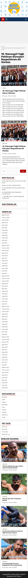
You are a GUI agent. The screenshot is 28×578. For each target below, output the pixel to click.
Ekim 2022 (4, 332)
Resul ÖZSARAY (12, 96)
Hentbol (4, 402)
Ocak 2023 (4, 324)
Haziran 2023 (5, 311)
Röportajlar (5, 404)
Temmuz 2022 (5, 339)
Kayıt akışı (4, 429)
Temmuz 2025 (5, 248)
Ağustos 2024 (5, 276)
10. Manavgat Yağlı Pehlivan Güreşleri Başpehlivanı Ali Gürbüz (14, 148)
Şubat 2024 (5, 291)
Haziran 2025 (5, 250)
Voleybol (4, 412)
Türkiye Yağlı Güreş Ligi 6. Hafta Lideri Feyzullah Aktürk (12, 467)
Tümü (3, 407)
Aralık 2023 (5, 296)
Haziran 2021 (5, 372)
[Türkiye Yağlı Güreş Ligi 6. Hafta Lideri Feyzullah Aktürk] (14, 451)
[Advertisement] (14, 32)
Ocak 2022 (4, 354)
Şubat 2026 (5, 230)
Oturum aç (4, 426)
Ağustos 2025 (5, 245)
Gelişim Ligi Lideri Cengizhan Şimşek (11, 185)
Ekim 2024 (4, 271)
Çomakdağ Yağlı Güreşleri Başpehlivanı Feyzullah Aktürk (12, 564)
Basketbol (4, 397)
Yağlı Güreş (4, 143)
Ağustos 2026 (5, 215)
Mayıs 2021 (5, 375)
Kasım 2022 (5, 329)
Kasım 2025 (5, 238)
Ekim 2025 (4, 240)
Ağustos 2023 (5, 306)
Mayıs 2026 (5, 222)
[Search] (26, 19)
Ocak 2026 (4, 233)
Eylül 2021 (4, 365)
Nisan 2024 (5, 286)
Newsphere (10, 576)
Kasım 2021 (5, 360)
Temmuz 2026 (5, 217)
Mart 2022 (4, 349)
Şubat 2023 (5, 321)
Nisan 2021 (5, 377)
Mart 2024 (4, 288)
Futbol (3, 399)
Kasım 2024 (5, 268)
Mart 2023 (4, 319)
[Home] (3, 19)
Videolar (4, 88)
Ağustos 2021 (5, 367)
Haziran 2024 (5, 281)
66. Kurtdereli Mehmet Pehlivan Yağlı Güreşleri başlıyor (12, 532)
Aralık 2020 (5, 387)
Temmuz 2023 (5, 309)
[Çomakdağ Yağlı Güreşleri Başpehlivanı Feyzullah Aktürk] (14, 549)
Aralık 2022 (5, 327)
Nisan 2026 (5, 225)
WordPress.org (6, 434)
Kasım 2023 (5, 299)
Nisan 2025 (5, 255)
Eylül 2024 (4, 273)
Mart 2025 (4, 258)
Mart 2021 (4, 380)
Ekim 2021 (4, 362)
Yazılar (3, 417)
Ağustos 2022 (5, 337)
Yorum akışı (5, 432)
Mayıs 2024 (5, 283)
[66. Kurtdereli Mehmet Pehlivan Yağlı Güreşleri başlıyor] (14, 516)
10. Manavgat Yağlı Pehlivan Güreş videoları (14, 92)
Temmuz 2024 (5, 278)
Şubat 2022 (5, 352)
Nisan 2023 (5, 316)
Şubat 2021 (5, 382)
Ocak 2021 (4, 385)
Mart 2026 (4, 227)
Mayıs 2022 (5, 344)
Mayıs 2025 (5, 253)
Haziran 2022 (5, 342)
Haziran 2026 (5, 220)
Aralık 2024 (5, 266)
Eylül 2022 (4, 334)
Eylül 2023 (4, 304)
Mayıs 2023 (5, 314)
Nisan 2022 (5, 347)
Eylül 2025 (4, 243)
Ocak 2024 (4, 294)
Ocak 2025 (4, 263)
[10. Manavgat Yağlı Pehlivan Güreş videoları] (14, 75)
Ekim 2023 (4, 301)
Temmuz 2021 (5, 370)
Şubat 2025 (5, 260)
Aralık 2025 (5, 235)
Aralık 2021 (5, 357)
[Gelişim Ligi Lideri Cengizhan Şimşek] (14, 484)
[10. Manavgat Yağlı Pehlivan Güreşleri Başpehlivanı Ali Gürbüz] (14, 131)
